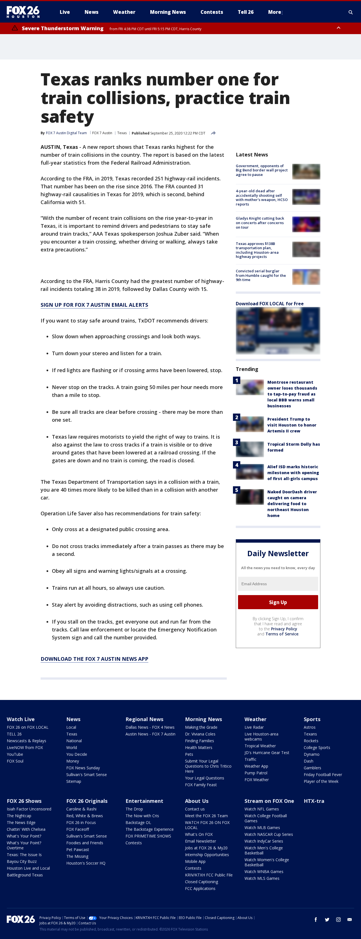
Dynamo (312, 754)
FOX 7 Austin (102, 133)
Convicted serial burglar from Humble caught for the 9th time (261, 275)
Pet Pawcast (77, 849)
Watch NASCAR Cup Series (269, 834)
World (71, 747)
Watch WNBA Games (264, 871)
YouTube (15, 754)
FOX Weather (257, 779)
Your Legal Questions (204, 778)
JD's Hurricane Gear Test (267, 752)
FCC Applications (200, 888)
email (349, 919)
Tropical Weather (260, 745)
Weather (256, 719)
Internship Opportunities (207, 854)
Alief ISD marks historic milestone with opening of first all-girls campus (293, 472)
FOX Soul (15, 761)
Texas (122, 133)
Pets (189, 754)
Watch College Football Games (266, 818)
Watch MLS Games (262, 878)
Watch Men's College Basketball (264, 850)
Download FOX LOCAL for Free (270, 304)
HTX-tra (314, 800)
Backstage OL (138, 822)
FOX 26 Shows (24, 800)
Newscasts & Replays (26, 740)
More (274, 12)
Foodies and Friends (84, 842)
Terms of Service (281, 634)
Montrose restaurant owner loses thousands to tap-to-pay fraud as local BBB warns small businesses (292, 394)
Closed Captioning (201, 881)
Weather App (256, 766)
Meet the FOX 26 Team (206, 815)
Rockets (311, 740)
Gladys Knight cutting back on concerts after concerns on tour (260, 223)
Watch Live (21, 719)
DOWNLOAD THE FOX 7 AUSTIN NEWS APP (94, 658)
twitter (327, 919)
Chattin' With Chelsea (26, 829)
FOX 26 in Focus (81, 822)
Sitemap (73, 781)
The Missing (77, 856)
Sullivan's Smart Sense (86, 774)
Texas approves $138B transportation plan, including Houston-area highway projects (257, 250)
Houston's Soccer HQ (85, 863)
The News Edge (21, 822)
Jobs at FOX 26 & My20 (206, 847)
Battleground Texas (25, 875)
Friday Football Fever (323, 774)
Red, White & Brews (84, 815)
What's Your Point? (24, 836)
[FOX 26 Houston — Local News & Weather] (25, 12)
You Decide (76, 754)
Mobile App (195, 861)
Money (72, 761)
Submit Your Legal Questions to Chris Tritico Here (208, 766)
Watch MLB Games (262, 827)
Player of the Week (321, 781)
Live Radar (254, 727)
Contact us (195, 809)
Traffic (250, 759)
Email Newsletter (200, 841)
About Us (196, 800)
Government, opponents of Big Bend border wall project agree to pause (262, 170)
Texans (310, 734)
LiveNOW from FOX (25, 747)
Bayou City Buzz (22, 861)
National (74, 740)
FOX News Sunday (83, 767)
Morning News (203, 719)
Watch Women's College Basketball (267, 862)
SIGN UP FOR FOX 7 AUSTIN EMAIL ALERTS (94, 304)
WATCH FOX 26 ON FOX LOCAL (207, 825)
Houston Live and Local (28, 868)
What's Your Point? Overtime (24, 845)
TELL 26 (14, 734)
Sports (312, 719)
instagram (338, 919)
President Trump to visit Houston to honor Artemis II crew (291, 425)
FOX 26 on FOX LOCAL (28, 727)
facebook (315, 919)
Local (71, 727)
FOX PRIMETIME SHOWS (148, 836)
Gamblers (312, 767)
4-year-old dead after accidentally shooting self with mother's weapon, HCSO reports (262, 197)
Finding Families (199, 740)
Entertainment (144, 800)
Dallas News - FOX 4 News (150, 727)
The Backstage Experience (150, 829)
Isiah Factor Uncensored (29, 809)
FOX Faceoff (77, 829)
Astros (310, 727)
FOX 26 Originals (86, 800)
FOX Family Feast (201, 784)
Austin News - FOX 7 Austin (150, 734)
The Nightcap (19, 815)
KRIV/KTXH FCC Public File (209, 875)
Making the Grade (201, 727)
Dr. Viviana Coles (200, 734)
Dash (308, 761)
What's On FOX (199, 834)
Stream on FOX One (269, 800)
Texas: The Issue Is (24, 854)
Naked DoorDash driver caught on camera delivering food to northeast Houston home (292, 503)
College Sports (317, 747)
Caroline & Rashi (81, 809)
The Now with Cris (142, 815)
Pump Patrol (256, 772)
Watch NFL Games (262, 809)
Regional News (144, 719)
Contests (134, 842)
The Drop (134, 809)
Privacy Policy (284, 628)
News (73, 719)
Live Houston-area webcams (261, 736)
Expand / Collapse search (350, 12)
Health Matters (198, 747)
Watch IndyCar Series (264, 841)
